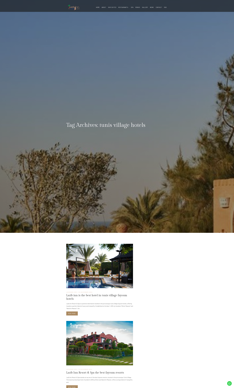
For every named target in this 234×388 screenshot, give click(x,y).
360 (165, 7)
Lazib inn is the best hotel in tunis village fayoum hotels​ (96, 297)
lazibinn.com (71, 292)
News (152, 7)
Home (98, 7)
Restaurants (123, 7)
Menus (138, 7)
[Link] (99, 266)
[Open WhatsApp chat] (229, 383)
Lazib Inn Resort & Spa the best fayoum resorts (95, 372)
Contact (159, 7)
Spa (132, 7)
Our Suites (112, 7)
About (104, 7)
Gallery (145, 7)
